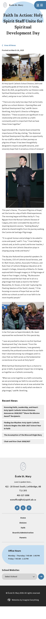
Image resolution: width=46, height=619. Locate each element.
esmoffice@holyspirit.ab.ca (23, 499)
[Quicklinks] (42, 5)
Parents (23, 537)
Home (23, 517)
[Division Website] (38, 5)
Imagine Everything (30, 600)
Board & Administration (23, 532)
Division (23, 522)
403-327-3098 (23, 495)
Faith (23, 527)
